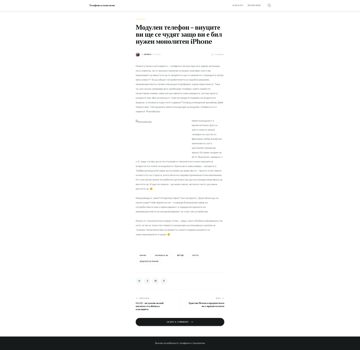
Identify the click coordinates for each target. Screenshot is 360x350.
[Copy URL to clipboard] (163, 280)
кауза (196, 255)
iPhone (143, 255)
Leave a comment (178, 322)
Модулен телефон (149, 261)
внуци (180, 255)
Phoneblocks (161, 255)
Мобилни (140, 19)
